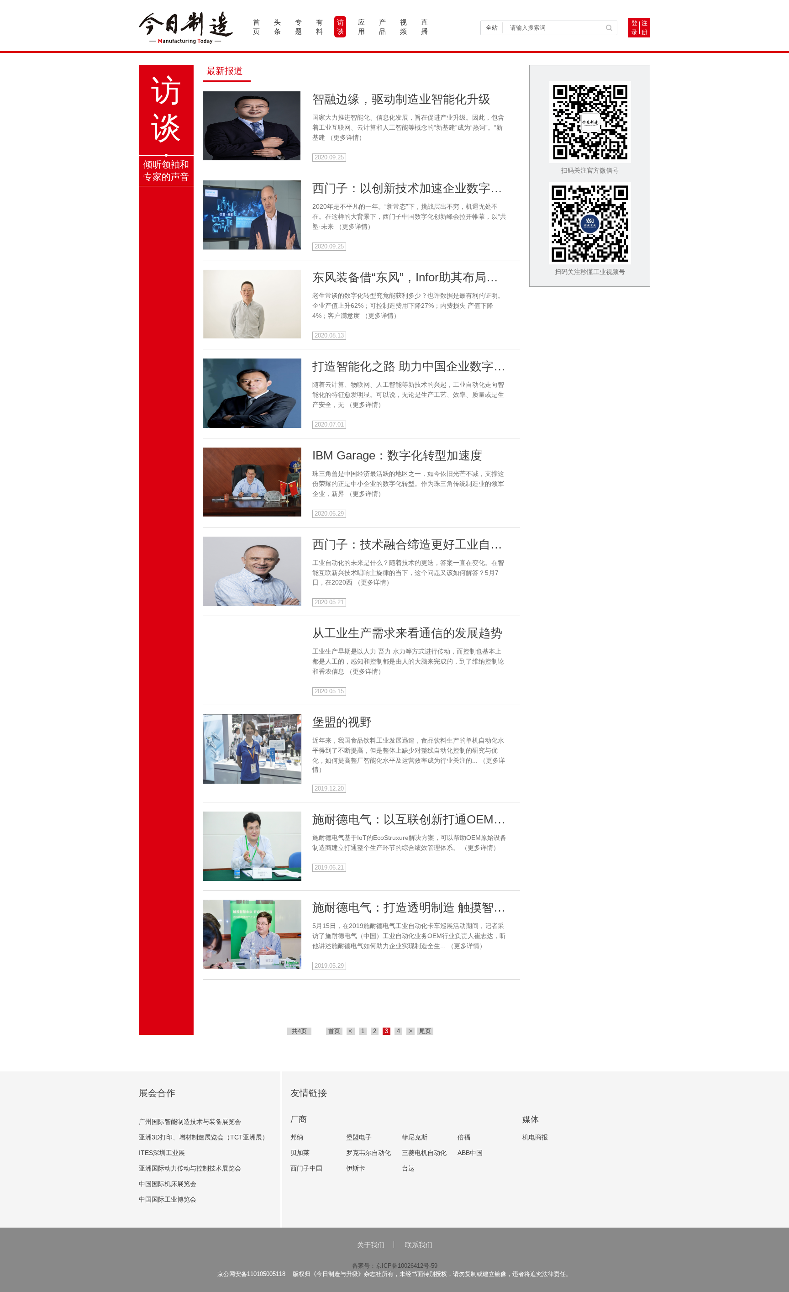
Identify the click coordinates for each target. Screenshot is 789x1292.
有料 (319, 26)
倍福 (464, 1137)
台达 (408, 1168)
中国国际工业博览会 (167, 1199)
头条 (277, 26)
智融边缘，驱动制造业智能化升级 (401, 99)
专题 (298, 26)
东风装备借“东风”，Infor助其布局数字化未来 (429, 277)
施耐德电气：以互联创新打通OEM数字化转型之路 (444, 819)
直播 (424, 26)
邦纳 (296, 1137)
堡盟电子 (359, 1137)
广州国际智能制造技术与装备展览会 (190, 1121)
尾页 (425, 1031)
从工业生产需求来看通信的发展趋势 (407, 633)
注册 (644, 28)
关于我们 (370, 1245)
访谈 (340, 26)
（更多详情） (346, 137)
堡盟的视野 (342, 722)
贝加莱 (300, 1152)
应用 (361, 26)
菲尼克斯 (414, 1137)
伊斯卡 (355, 1168)
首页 (256, 26)
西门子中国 (306, 1168)
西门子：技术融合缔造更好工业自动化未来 (425, 544)
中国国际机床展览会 (167, 1183)
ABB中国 (470, 1152)
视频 (403, 26)
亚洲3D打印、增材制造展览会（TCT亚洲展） (203, 1137)
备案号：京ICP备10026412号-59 (394, 1265)
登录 (634, 28)
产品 (382, 26)
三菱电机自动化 (424, 1152)
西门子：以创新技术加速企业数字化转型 (419, 188)
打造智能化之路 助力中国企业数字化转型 (420, 366)
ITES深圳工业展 (162, 1152)
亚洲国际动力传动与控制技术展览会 (190, 1168)
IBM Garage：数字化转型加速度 (397, 455)
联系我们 (418, 1245)
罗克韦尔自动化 (368, 1152)
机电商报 (535, 1137)
